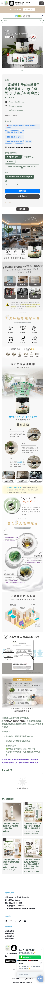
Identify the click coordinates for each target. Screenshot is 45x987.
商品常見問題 (9, 939)
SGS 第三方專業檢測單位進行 (15, 721)
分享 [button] (9, 202)
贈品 (6, 173)
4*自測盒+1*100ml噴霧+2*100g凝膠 (19, 177)
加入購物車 (22, 196)
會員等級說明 (9, 936)
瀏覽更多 (28, 142)
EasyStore (29, 979)
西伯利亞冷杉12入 (13, 157)
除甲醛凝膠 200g (11, 153)
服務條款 (16, 983)
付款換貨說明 (9, 931)
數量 (6, 181)
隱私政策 (22, 983)
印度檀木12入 (29, 157)
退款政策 (29, 983)
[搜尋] (40, 20)
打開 (41, 3)
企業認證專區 (9, 934)
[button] (2, 16)
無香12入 (10, 162)
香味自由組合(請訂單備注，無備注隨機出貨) (22, 167)
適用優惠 (8, 121)
